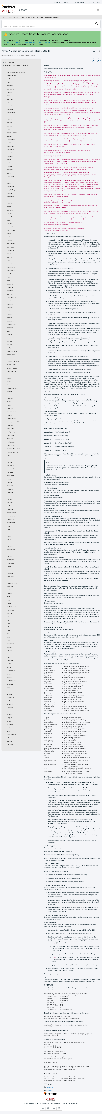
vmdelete (10, 704)
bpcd (8, 129)
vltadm (9, 667)
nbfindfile (10, 489)
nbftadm (9, 496)
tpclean (9, 647)
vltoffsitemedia (11, 681)
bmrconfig (10, 86)
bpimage (9, 193)
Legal (63, 1103)
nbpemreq (10, 543)
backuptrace (11, 79)
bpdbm (9, 159)
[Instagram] (59, 1108)
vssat (8, 731)
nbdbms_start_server (13, 449)
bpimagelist (10, 196)
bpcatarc (9, 116)
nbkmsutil (10, 529)
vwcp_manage (11, 734)
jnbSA (9, 381)
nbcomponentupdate (13, 422)
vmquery (9, 718)
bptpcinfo (10, 328)
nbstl (8, 590)
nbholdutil (10, 509)
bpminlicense (11, 230)
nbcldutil (9, 415)
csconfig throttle (12, 368)
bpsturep (10, 317)
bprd (8, 281)
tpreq (8, 657)
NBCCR (9, 405)
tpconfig (9, 650)
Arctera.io (66, 2)
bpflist (9, 183)
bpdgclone (10, 163)
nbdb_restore (11, 442)
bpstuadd (10, 307)
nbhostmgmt (11, 516)
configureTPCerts (12, 351)
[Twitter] (43, 1108)
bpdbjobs (10, 156)
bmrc (8, 82)
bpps (8, 277)
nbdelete (10, 462)
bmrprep (9, 92)
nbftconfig (10, 499)
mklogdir (9, 391)
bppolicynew (11, 274)
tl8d (8, 620)
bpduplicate (10, 170)
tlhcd (8, 637)
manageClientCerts (12, 388)
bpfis (8, 180)
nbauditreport (11, 395)
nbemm (9, 482)
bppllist (9, 260)
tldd (8, 627)
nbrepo (9, 566)
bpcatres (9, 123)
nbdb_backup (11, 432)
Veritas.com (57, 2)
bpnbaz (9, 237)
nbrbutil (9, 556)
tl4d (8, 617)
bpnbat (9, 233)
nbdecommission (12, 459)
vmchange (10, 694)
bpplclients (10, 247)
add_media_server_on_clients (16, 72)
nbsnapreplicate (12, 583)
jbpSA (9, 378)
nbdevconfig (11, 469)
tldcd (8, 630)
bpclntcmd (10, 143)
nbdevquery (10, 472)
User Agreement (73, 1103)
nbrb (8, 553)
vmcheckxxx (10, 697)
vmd (8, 701)
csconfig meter (11, 365)
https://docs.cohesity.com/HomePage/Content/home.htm (27, 42)
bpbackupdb (11, 112)
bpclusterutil (10, 146)
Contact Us (45, 1103)
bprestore (10, 287)
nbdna (9, 479)
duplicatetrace (11, 371)
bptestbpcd (10, 321)
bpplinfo (9, 257)
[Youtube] (54, 1108)
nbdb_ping (10, 439)
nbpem (9, 539)
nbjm (8, 526)
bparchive (10, 106)
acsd (8, 69)
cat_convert (10, 338)
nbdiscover (10, 476)
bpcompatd (10, 149)
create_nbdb (11, 354)
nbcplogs (10, 425)
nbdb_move (10, 435)
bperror (9, 173)
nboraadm (10, 533)
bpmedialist (10, 227)
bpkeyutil (10, 213)
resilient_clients (11, 607)
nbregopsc (10, 560)
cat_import (10, 344)
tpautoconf (10, 644)
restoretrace (10, 610)
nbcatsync (10, 398)
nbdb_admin (10, 428)
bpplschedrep (11, 267)
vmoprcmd (10, 707)
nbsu (8, 600)
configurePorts (11, 348)
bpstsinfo (10, 304)
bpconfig (9, 153)
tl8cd (8, 623)
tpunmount (10, 660)
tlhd (8, 634)
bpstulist (9, 314)
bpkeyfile (10, 210)
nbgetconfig (10, 502)
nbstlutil (9, 593)
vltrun (8, 687)
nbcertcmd (10, 408)
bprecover (10, 284)
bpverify (9, 334)
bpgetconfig (10, 186)
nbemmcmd (10, 486)
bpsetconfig (10, 301)
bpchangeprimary (12, 133)
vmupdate (10, 724)
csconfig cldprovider (13, 361)
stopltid (9, 613)
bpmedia (9, 223)
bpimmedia (10, 200)
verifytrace (10, 664)
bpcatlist (9, 119)
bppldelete (10, 250)
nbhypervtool (11, 519)
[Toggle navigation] (98, 9)
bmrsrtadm (10, 99)
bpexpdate (10, 176)
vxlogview (10, 744)
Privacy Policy (55, 1103)
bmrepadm (10, 89)
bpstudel (9, 311)
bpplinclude (10, 254)
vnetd (8, 728)
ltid (8, 385)
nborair (9, 536)
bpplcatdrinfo (11, 244)
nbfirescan (10, 492)
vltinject (9, 677)
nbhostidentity (11, 512)
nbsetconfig (10, 576)
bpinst (9, 207)
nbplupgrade (11, 549)
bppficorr (10, 240)
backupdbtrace (11, 75)
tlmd (8, 640)
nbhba (9, 506)
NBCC (8, 402)
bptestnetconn (11, 324)
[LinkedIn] (48, 1108)
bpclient (9, 136)
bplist (8, 220)
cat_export (10, 341)
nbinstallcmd (11, 523)
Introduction (9, 62)
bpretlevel (10, 291)
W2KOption (10, 748)
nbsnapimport (11, 580)
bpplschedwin (11, 270)
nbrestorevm (11, 570)
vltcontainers (11, 671)
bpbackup (10, 109)
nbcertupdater (11, 412)
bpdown (9, 166)
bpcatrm (9, 126)
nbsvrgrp (9, 603)
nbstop (9, 597)
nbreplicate (10, 563)
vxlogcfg (9, 738)
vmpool (9, 714)
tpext (8, 654)
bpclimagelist (11, 139)
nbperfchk (10, 546)
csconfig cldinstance (13, 358)
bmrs (8, 96)
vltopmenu (10, 684)
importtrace (10, 375)
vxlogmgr (10, 741)
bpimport (10, 203)
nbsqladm (10, 586)
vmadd (9, 691)
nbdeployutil (10, 465)
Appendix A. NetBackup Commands (16, 65)
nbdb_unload (11, 445)
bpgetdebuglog (12, 190)
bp (8, 102)
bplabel (9, 217)
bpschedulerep (11, 297)
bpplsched (10, 264)
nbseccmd (10, 573)
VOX (73, 2)
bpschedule (10, 294)
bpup (8, 331)
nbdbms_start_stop (13, 452)
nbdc (8, 455)
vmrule (9, 721)
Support (4, 17)
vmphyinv (10, 711)
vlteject (9, 674)
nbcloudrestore (11, 418)
